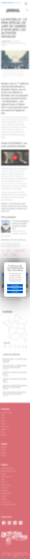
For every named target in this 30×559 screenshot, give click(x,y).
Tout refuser (15, 288)
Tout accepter (15, 285)
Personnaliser (15, 292)
